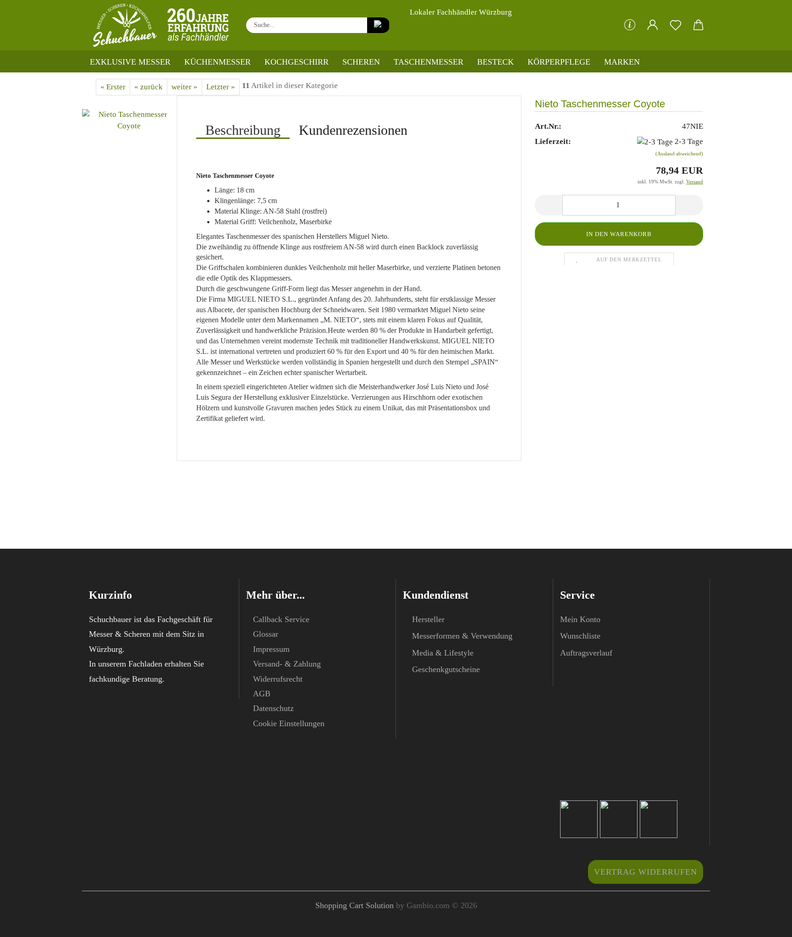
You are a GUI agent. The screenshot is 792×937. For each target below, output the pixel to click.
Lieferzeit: (553, 141)
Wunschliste (580, 635)
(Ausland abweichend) (679, 153)
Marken (622, 61)
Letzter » (220, 87)
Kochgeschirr (296, 61)
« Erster (113, 87)
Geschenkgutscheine (446, 669)
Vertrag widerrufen (645, 871)
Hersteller (428, 619)
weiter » (184, 87)
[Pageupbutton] (767, 923)
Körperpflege (559, 61)
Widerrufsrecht (277, 678)
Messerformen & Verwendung (462, 635)
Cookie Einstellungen (288, 723)
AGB (261, 693)
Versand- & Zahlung (287, 663)
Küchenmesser (217, 61)
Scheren (361, 61)
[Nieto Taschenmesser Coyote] (129, 119)
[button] (652, 25)
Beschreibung (242, 130)
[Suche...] (378, 25)
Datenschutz (273, 708)
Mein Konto (580, 619)
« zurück (148, 87)
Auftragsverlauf (586, 652)
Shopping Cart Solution (354, 905)
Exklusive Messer (130, 61)
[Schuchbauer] (160, 25)
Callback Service (281, 619)
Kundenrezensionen (353, 130)
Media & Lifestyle (442, 652)
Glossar (265, 634)
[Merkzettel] (675, 25)
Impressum (271, 649)
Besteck (495, 61)
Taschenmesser (428, 61)
